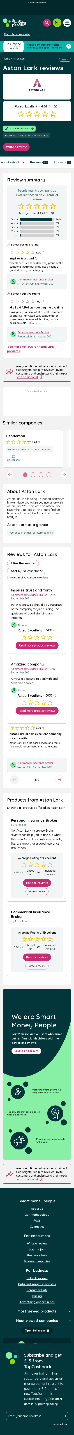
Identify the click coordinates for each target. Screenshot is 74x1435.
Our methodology (37, 1214)
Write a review (16, 147)
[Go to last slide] (10, 474)
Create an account (26, 1051)
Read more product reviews (37, 645)
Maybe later (61, 1424)
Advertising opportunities (37, 1302)
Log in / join (37, 1249)
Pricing (37, 1296)
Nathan (21, 767)
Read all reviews (37, 883)
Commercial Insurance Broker (35, 279)
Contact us (37, 1226)
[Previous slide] (14, 779)
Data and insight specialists (37, 1284)
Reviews (38, 162)
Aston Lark (19, 58)
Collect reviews (37, 1278)
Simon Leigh (24, 336)
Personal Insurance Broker (33, 332)
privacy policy (48, 1404)
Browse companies (37, 1261)
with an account (27, 377)
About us (37, 1208)
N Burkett (23, 284)
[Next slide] (64, 474)
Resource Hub (37, 1255)
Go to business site (17, 34)
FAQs (37, 1220)
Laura (21, 690)
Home (6, 58)
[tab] (25, 475)
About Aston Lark (12, 162)
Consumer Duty (37, 1290)
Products (62, 162)
